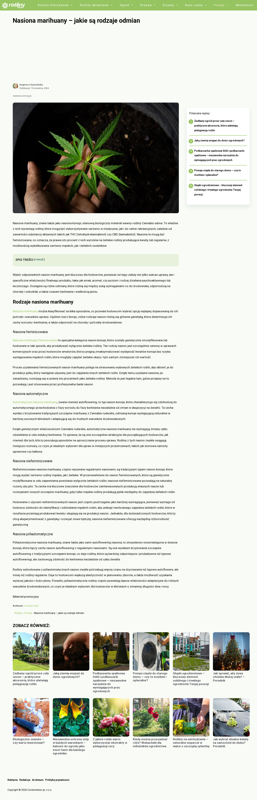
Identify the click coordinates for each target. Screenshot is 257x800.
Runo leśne (194, 5)
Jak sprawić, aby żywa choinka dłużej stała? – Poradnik (229, 677)
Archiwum (38, 780)
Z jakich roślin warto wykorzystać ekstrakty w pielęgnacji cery (110, 742)
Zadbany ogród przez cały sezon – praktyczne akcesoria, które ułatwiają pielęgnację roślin (216, 126)
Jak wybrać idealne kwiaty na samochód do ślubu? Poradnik (230, 742)
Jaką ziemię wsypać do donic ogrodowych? (219, 140)
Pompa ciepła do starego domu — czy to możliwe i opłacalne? (150, 677)
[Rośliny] (15, 5)
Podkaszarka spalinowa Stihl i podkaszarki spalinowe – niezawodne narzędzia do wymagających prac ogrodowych (219, 155)
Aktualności (245, 5)
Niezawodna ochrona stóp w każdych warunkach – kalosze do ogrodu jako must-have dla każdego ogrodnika (71, 746)
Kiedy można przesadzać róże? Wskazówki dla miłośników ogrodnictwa (150, 742)
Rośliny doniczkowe (53, 5)
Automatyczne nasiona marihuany (35, 402)
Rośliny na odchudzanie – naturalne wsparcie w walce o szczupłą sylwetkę (191, 742)
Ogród (124, 5)
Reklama (13, 780)
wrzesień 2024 (31, 605)
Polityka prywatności (57, 780)
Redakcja (24, 780)
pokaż (39, 259)
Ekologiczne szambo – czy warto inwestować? (29, 740)
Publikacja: (34, 88)
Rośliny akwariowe (94, 5)
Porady (219, 5)
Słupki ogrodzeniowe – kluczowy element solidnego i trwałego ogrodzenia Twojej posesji (218, 190)
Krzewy (168, 5)
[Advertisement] (131, 53)
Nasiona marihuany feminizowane (35, 340)
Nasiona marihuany (25, 311)
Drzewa (146, 5)
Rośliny (18, 613)
